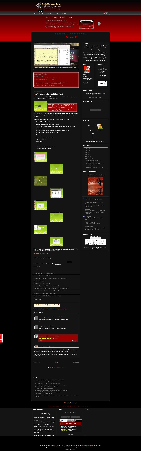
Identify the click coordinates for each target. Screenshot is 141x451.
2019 (86, 148)
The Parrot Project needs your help (92, 223)
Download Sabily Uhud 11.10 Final (42, 283)
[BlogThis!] (57, 264)
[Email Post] (52, 263)
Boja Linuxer (42, 336)
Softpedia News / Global (91, 198)
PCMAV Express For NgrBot (47, 85)
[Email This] (55, 264)
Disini (60, 78)
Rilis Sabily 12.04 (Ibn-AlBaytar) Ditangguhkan (44, 273)
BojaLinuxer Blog (53, 4)
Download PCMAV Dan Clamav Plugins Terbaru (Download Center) (51, 385)
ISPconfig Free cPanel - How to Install (44, 388)
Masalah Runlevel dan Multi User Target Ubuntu (45, 293)
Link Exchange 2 (97, 248)
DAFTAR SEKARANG (87, 406)
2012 (86, 154)
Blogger (73, 449)
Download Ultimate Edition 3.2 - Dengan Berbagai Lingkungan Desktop (50, 278)
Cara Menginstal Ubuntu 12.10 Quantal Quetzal (46, 381)
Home (56, 362)
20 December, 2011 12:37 (48, 326)
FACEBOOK (103, 72)
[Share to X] (58, 264)
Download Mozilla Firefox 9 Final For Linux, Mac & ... (94, 164)
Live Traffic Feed (71, 423)
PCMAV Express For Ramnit (47, 83)
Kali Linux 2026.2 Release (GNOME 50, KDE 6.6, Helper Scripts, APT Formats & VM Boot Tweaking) (95, 212)
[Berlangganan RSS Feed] (92, 126)
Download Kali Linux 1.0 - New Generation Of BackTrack (47, 295)
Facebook (102, 68)
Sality (59, 82)
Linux (38, 266)
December (89, 158)
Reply (40, 321)
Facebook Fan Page (102, 69)
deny (40, 326)
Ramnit (54, 82)
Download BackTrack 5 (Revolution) (43, 393)
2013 (86, 152)
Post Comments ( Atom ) (59, 367)
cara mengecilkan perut (45, 317)
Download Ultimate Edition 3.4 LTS (42, 275)
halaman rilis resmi (54, 250)
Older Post (76, 362)
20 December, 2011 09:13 (58, 317)
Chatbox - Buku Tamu (70, 413)
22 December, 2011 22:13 (49, 346)
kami (38, 119)
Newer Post (36, 362)
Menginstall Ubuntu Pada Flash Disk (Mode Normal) (47, 383)
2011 (86, 156)
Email (103, 141)
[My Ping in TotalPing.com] (70, 421)
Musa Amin (88, 216)
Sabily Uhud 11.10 (43, 253)
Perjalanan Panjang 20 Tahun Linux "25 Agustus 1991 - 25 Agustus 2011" (51, 288)
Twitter (102, 66)
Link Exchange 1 (103, 247)
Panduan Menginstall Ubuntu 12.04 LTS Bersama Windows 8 (49, 380)
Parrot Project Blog (90, 222)
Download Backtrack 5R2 (39, 280)
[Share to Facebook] (60, 264)
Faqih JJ (103, 76)
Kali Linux (87, 209)
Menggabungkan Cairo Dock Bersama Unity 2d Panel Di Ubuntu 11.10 (51, 390)
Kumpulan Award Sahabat (95, 97)
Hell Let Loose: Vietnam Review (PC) (93, 199)
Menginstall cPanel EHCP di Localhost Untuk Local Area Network (49, 290)
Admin (41, 346)
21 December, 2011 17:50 (54, 336)
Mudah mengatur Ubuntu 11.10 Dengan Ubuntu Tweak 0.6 (93, 161)
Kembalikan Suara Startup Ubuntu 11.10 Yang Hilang (47, 386)
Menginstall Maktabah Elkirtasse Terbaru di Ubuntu (47, 68)
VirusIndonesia (89, 226)
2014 (86, 150)
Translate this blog (95, 50)
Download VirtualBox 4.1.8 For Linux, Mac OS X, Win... (95, 168)
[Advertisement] (63, 39)
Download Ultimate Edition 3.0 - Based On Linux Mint (46, 285)
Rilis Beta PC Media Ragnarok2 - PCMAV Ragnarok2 (47, 391)
